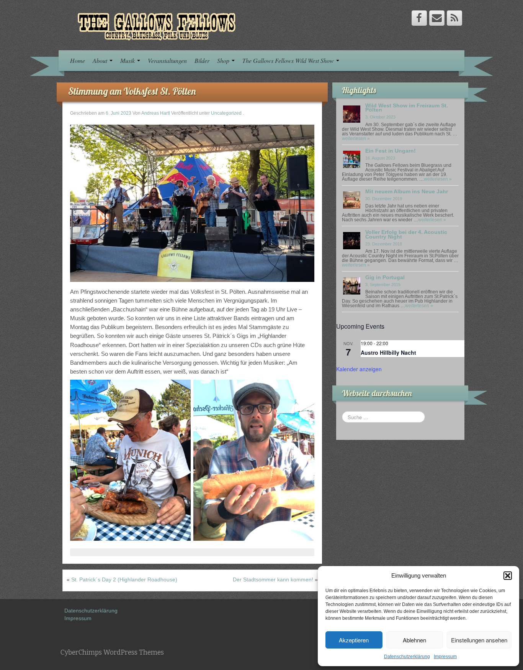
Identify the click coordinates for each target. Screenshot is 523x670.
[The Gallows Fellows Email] (437, 18)
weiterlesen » (356, 138)
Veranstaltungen (167, 60)
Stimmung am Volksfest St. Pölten (132, 91)
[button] (508, 575)
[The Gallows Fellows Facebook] (419, 18)
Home (77, 60)
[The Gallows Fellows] (153, 24)
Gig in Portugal (385, 277)
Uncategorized (226, 113)
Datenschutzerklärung (407, 656)
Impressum (445, 656)
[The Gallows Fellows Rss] (454, 18)
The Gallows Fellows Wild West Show (288, 60)
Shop (224, 60)
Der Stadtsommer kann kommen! (273, 579)
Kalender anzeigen (359, 369)
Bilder (201, 60)
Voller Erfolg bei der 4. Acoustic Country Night (406, 234)
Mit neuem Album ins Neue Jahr (406, 191)
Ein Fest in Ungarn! (390, 151)
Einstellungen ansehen (479, 640)
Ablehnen (414, 640)
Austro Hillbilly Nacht (388, 352)
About (101, 60)
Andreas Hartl (155, 113)
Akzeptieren (354, 640)
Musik (128, 60)
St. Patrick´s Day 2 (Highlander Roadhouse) (124, 579)
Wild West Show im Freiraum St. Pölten (406, 107)
